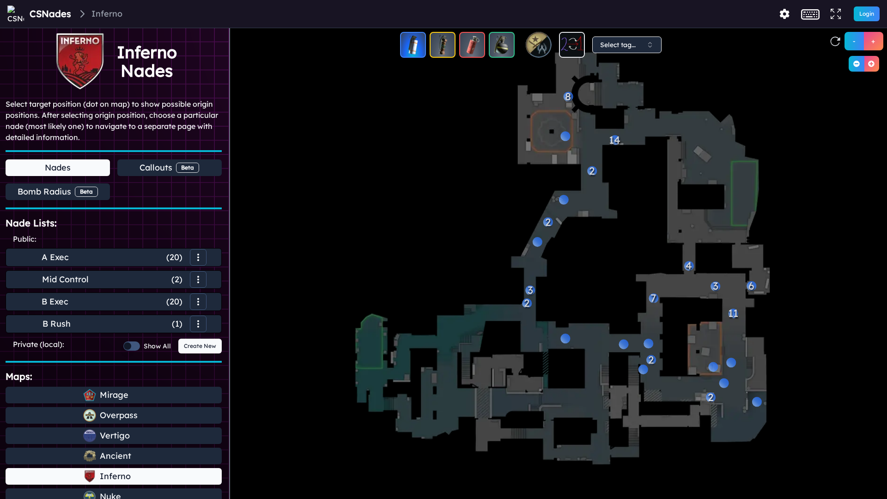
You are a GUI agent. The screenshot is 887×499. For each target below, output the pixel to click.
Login (866, 13)
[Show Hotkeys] (810, 14)
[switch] (131, 346)
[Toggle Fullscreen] (836, 14)
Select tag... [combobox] (618, 45)
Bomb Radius (55, 191)
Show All (157, 346)
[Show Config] (784, 14)
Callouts (167, 167)
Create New (200, 345)
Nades (58, 167)
